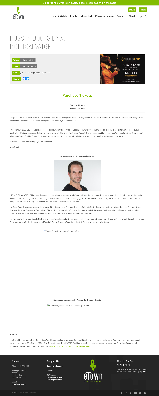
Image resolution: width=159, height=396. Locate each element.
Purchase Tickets (77, 95)
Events (73, 16)
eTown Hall (86, 16)
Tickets (143, 10)
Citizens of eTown (104, 16)
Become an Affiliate (55, 377)
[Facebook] (121, 393)
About (132, 16)
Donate (132, 10)
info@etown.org (18, 384)
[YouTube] (135, 393)
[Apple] (144, 393)
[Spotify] (140, 393)
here (145, 371)
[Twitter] (130, 393)
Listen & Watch (59, 16)
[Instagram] (126, 393)
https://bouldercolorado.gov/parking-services (70, 346)
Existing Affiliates (54, 379)
